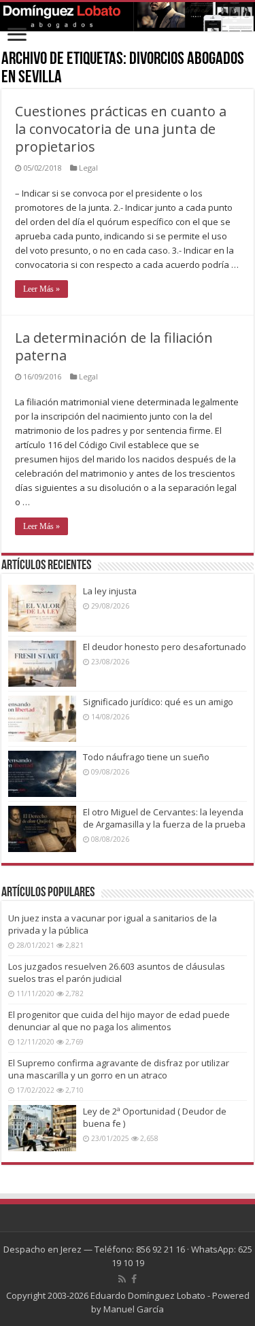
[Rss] (122, 1279)
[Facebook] (134, 1279)
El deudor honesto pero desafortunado (164, 647)
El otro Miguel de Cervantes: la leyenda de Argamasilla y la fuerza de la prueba (164, 818)
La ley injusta (110, 591)
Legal (88, 168)
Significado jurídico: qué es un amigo (158, 702)
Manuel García (133, 1309)
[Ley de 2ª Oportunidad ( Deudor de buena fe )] (42, 1128)
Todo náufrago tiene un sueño (146, 757)
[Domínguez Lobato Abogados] (127, 16)
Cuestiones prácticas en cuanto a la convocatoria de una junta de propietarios (120, 129)
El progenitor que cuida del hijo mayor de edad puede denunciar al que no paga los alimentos (119, 1020)
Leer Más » (41, 289)
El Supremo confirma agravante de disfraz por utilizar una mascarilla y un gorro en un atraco (118, 1069)
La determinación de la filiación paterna (114, 346)
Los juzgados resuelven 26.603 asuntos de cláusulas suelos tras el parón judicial (116, 972)
